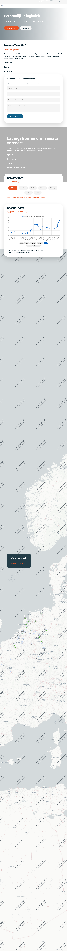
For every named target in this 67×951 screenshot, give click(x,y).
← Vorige (29, 245)
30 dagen (33, 243)
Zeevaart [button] (7, 67)
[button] (65, 6)
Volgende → (37, 245)
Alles (46, 243)
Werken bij (42, 2)
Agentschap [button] (8, 71)
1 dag (21, 243)
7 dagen (27, 243)
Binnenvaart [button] (8, 63)
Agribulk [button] (10, 155)
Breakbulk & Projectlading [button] (16, 167)
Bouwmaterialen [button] (12, 159)
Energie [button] (9, 163)
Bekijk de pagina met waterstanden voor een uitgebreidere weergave (26, 197)
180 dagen (39, 243)
